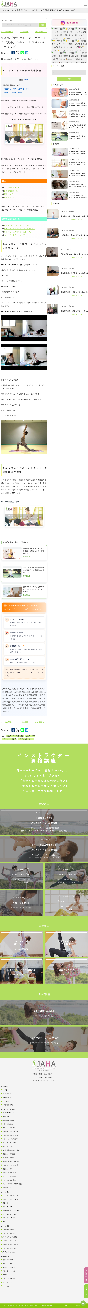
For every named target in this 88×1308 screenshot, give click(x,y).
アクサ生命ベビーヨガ (9, 1248)
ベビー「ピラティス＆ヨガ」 (11, 1161)
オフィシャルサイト (12, 188)
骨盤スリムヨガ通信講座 (15, 736)
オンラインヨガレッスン (10, 1195)
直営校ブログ (6, 1097)
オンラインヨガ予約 (8, 1233)
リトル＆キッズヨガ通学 (10, 1135)
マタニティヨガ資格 (9, 739)
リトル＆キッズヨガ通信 (10, 1165)
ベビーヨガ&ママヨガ (9, 1267)
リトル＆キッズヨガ (8, 1218)
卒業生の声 (6, 1116)
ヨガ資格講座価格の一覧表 (10, 1150)
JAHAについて (6, 1094)
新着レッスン (9, 197)
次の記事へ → (41, 32)
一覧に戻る (24, 32)
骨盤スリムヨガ (7, 1263)
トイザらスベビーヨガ (9, 1241)
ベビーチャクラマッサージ (14, 235)
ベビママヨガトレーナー (10, 1172)
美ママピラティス (8, 1146)
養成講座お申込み (8, 1120)
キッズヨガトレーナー (9, 1176)
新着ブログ (8, 194)
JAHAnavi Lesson (8, 1252)
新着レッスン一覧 (19, 633)
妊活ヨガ (5, 1203)
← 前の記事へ (7, 32)
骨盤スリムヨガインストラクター (17, 225)
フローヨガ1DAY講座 (9, 1180)
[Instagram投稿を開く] (57, 45)
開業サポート (6, 1187)
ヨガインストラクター (25, 739)
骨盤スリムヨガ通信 (8, 1154)
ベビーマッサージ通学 (9, 1143)
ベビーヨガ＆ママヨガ (9, 1214)
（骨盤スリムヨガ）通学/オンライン (17, 89)
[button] (83, 1303)
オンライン (6, 1286)
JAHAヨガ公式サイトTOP (22, 659)
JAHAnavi (5, 1101)
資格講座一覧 (17, 646)
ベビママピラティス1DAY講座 (12, 1184)
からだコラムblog (19, 619)
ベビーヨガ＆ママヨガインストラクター (19, 229)
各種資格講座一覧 (11, 191)
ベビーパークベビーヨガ (10, 1244)
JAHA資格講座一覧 (8, 1113)
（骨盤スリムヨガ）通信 (12, 93)
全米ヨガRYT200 (7, 1124)
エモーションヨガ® (8, 1278)
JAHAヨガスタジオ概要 (9, 1237)
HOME (3, 10)
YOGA (4, 1222)
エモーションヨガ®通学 (10, 1139)
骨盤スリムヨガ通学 (8, 1128)
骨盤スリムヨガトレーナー (10, 1169)
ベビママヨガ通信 (8, 1158)
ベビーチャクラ (7, 1282)
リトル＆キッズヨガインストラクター (18, 232)
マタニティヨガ (7, 1207)
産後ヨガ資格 (30, 736)
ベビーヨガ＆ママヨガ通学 (10, 1131)
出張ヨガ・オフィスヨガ (10, 1199)
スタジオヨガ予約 (8, 1229)
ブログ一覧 (10, 10)
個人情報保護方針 (8, 1105)
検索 (42, 25)
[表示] (26, 80)
